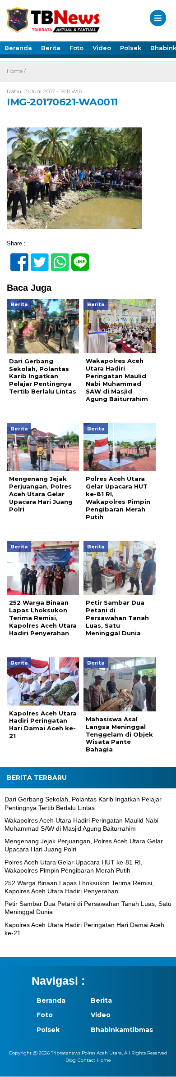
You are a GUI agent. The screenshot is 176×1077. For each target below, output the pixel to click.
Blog (70, 1060)
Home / (16, 71)
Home (104, 1060)
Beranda (18, 47)
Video (102, 47)
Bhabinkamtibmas (113, 1030)
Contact (86, 1060)
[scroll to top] (161, 1063)
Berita (50, 47)
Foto (76, 47)
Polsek (130, 47)
